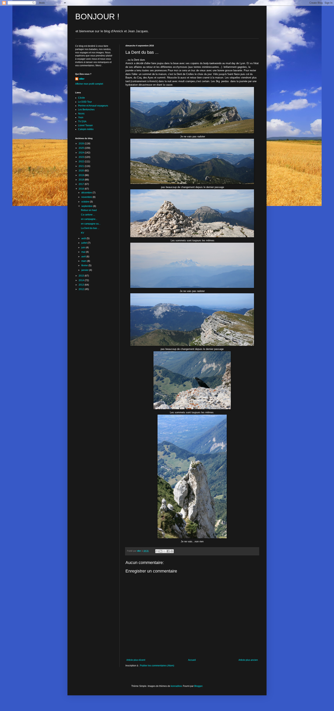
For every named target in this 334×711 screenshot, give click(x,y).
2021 (82, 166)
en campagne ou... (91, 223)
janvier (85, 270)
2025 (82, 148)
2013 (82, 284)
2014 (82, 280)
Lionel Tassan (85, 125)
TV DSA (82, 121)
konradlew (176, 686)
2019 (82, 175)
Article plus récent (135, 660)
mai (83, 252)
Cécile (81, 97)
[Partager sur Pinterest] (172, 551)
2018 (82, 179)
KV (82, 232)
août (84, 238)
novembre (87, 197)
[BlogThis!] (161, 551)
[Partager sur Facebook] (168, 551)
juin (83, 247)
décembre (87, 192)
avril (83, 256)
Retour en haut (89, 210)
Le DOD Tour (85, 101)
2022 (82, 161)
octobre (85, 201)
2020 (82, 170)
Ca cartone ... (88, 214)
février (85, 265)
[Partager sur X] (164, 551)
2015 (82, 275)
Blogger (198, 686)
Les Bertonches (86, 109)
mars (84, 261)
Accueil (192, 660)
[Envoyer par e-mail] (157, 551)
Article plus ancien (248, 660)
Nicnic (81, 113)
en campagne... (89, 219)
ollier (81, 78)
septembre (87, 206)
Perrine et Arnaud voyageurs (93, 105)
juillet (84, 243)
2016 (82, 188)
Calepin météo (86, 129)
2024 (82, 152)
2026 (82, 143)
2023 (82, 157)
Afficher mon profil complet (89, 83)
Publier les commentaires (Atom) (157, 665)
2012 (82, 289)
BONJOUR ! (97, 16)
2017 (82, 184)
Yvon (80, 117)
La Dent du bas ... (90, 228)
